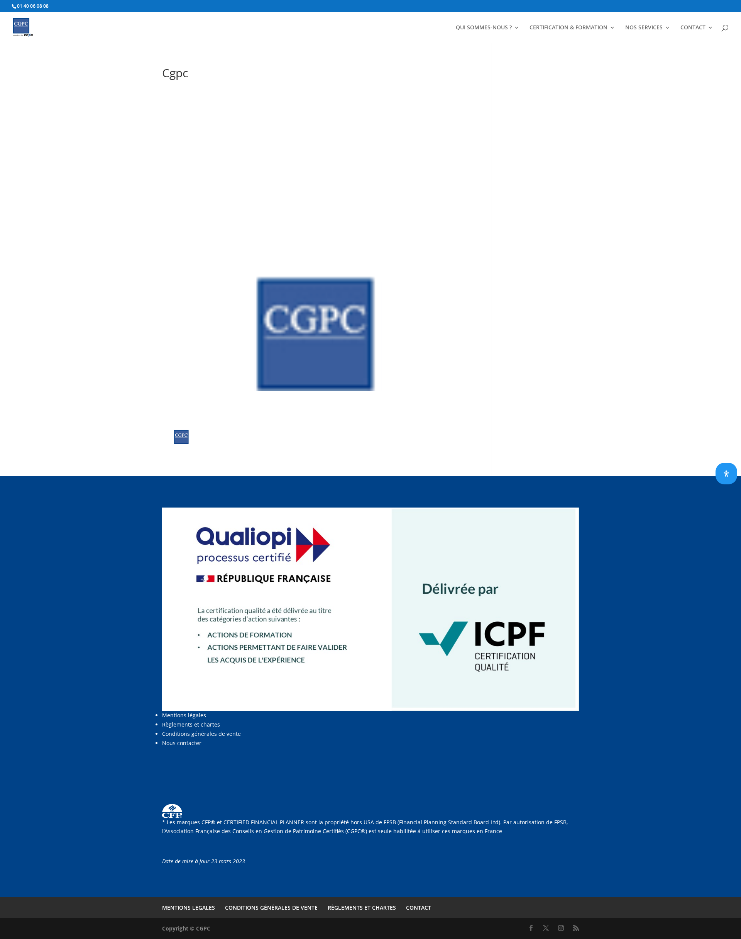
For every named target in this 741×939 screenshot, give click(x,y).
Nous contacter (181, 743)
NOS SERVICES (644, 28)
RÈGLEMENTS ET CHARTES (362, 907)
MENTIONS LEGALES (188, 907)
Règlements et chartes (191, 724)
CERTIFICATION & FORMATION (568, 28)
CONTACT (692, 28)
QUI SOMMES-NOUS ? (484, 28)
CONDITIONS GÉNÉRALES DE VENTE (271, 907)
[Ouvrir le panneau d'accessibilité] (726, 473)
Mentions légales (184, 715)
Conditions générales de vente (201, 733)
